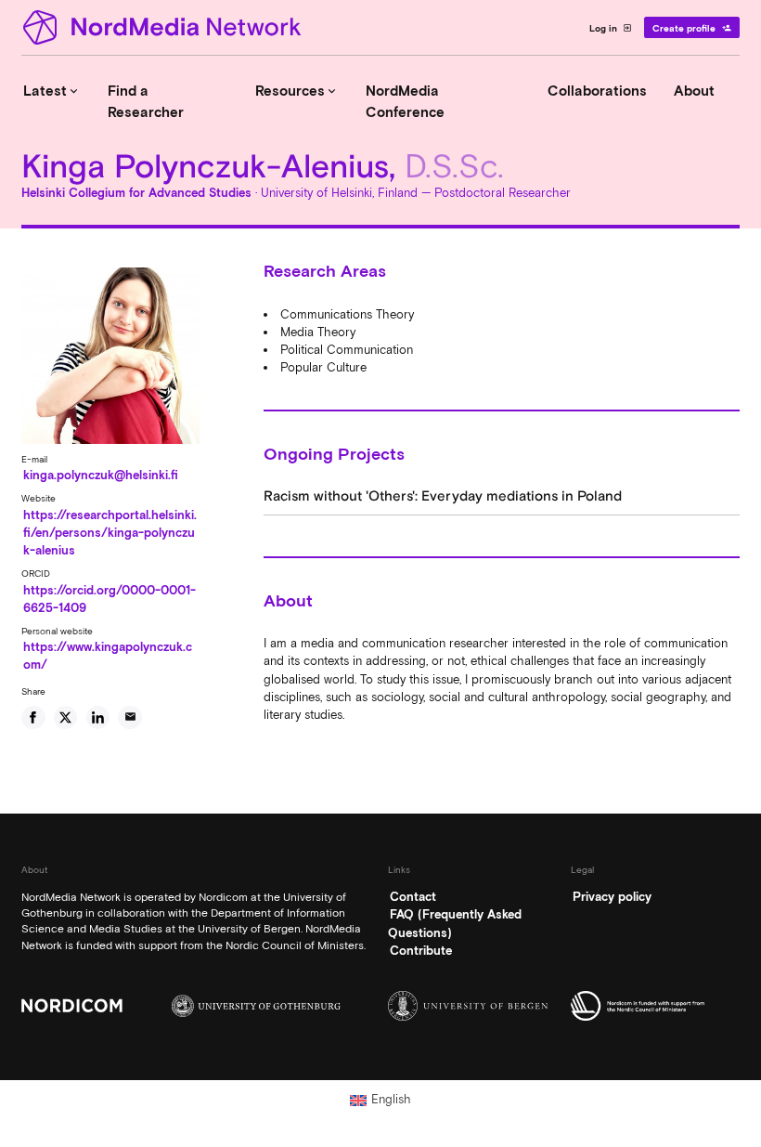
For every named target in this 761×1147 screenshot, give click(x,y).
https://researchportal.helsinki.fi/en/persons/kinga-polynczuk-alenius (110, 532)
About (694, 91)
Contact (413, 897)
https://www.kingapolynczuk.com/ (107, 655)
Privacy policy (612, 897)
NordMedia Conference (405, 102)
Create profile (691, 27)
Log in (611, 27)
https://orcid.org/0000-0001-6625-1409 (109, 599)
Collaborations (597, 91)
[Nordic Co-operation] (655, 1006)
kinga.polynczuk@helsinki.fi (100, 475)
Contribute (421, 951)
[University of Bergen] (472, 1006)
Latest (52, 91)
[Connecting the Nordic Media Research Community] (165, 27)
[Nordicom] (105, 1004)
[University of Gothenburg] (256, 1006)
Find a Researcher (146, 102)
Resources (297, 91)
